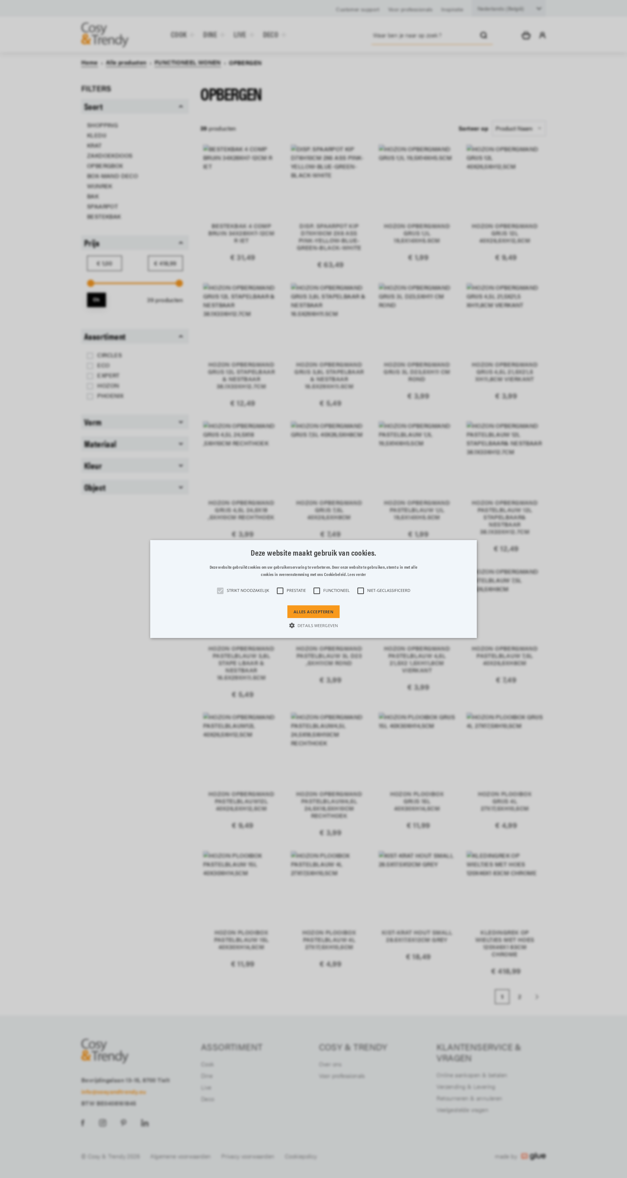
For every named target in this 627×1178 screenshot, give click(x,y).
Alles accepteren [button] (313, 611)
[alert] (313, 589)
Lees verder (357, 574)
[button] (313, 589)
